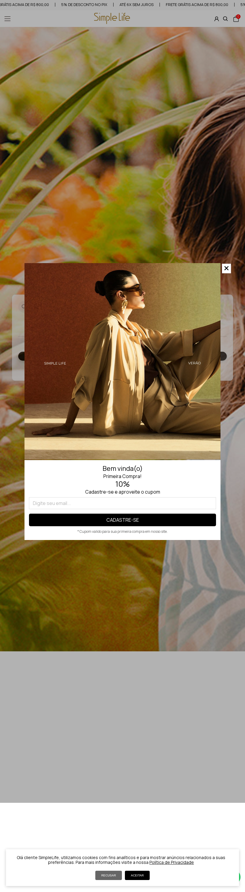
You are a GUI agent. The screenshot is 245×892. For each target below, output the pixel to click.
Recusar (108, 875)
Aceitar (137, 875)
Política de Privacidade (171, 862)
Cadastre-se (122, 520)
